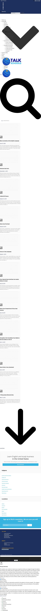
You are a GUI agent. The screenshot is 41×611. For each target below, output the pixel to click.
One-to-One (8, 39)
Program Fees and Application (8, 535)
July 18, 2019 (2, 312)
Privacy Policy (12, 560)
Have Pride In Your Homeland (7, 367)
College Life (4, 477)
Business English (9, 43)
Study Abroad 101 (5, 491)
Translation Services (7, 544)
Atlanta (5, 22)
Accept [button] (16, 560)
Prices (3, 54)
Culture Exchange (5, 481)
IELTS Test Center (6, 536)
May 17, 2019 (2, 397)
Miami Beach (4, 513)
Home (2, 120)
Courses (3, 31)
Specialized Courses (8, 40)
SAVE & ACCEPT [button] (3, 595)
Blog (3, 55)
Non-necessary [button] (3, 587)
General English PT (10, 36)
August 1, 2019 (3, 254)
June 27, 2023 (3, 143)
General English (9, 34)
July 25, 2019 (2, 283)
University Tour (9, 49)
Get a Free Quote (20, 464)
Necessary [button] (2, 578)
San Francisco (7, 30)
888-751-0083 (37, 0)
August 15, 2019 (3, 198)
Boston (5, 25)
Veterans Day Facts (4, 168)
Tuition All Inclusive (10, 48)
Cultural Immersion (5, 479)
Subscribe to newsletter (6, 13)
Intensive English (9, 37)
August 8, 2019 (3, 226)
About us (4, 19)
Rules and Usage (4, 487)
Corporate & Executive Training (8, 542)
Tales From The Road (5, 223)
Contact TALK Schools (7, 533)
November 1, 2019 (4, 171)
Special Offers (5, 52)
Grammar (3, 485)
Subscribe (4, 11)
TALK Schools (4, 493)
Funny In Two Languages (5, 251)
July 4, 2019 (2, 369)
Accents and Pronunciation (6, 475)
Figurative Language (5, 483)
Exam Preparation (10, 42)
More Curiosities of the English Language (9, 140)
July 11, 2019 (2, 342)
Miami (5, 28)
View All (7, 51)
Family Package (9, 46)
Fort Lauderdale (7, 27)
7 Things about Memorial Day (7, 394)
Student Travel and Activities (7, 489)
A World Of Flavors (4, 196)
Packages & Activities (8, 45)
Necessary (3, 579)
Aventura (6, 24)
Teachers (5, 543)
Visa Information (6, 534)
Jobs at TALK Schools (7, 537)
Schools (3, 21)
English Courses (7, 33)
